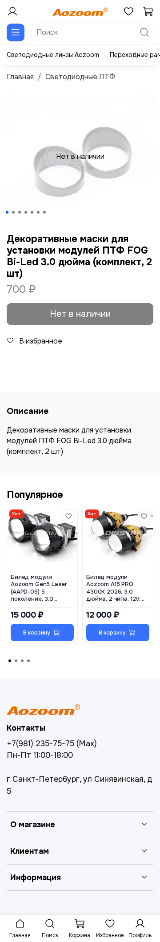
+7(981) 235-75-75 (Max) (52, 743)
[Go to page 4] (28, 660)
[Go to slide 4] (25, 212)
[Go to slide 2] (13, 212)
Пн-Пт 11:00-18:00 (40, 755)
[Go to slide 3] (19, 212)
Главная (20, 76)
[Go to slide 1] (7, 212)
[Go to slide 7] (44, 212)
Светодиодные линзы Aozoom (53, 55)
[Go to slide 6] (38, 212)
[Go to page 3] (22, 660)
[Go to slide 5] (32, 212)
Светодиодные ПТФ (80, 76)
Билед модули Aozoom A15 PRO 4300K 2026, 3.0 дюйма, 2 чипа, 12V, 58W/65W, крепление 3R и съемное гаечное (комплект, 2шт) (117, 588)
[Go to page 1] (9, 660)
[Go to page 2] (16, 660)
